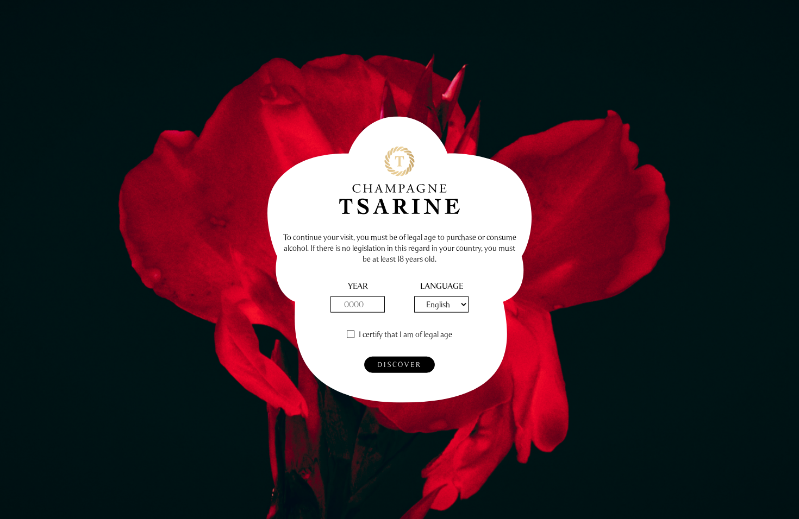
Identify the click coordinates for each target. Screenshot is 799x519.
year (358, 286)
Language (441, 286)
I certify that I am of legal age (405, 334)
